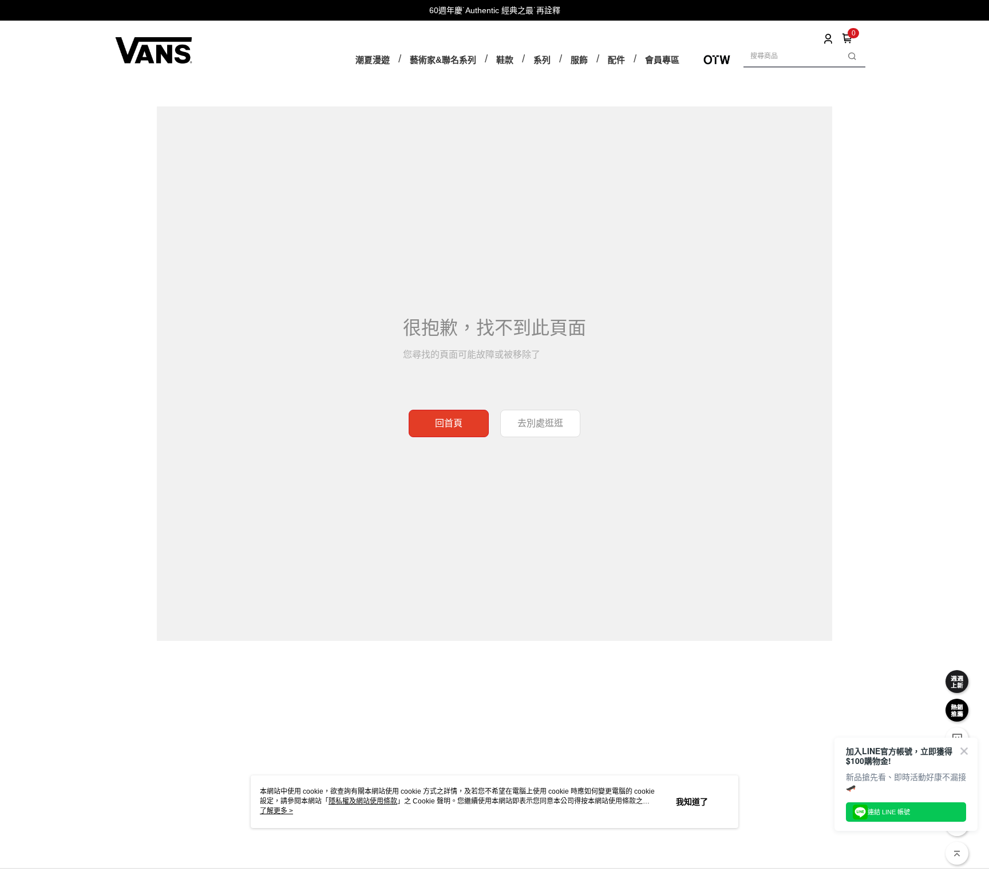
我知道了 (692, 801)
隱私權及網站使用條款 (363, 801)
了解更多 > (276, 811)
